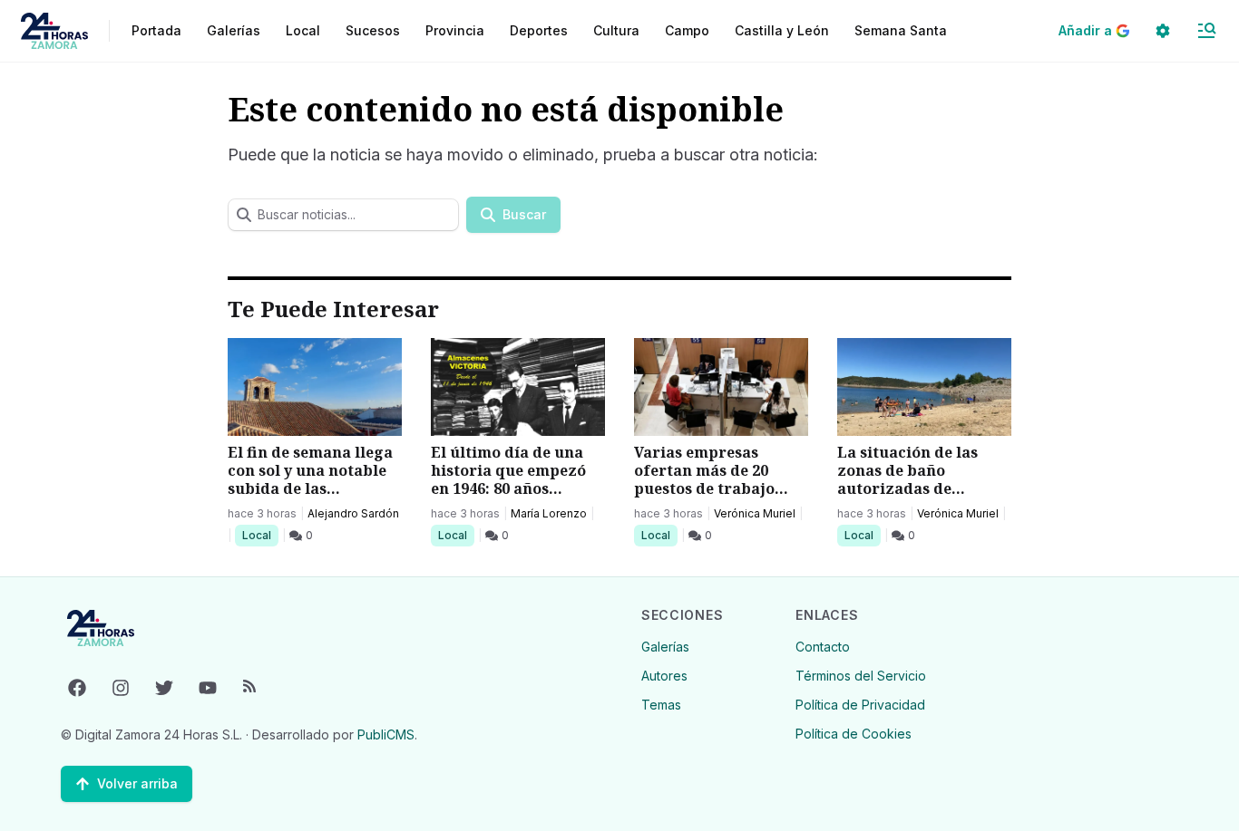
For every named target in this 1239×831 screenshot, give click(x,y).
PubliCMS (386, 734)
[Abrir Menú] (1206, 31)
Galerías (233, 30)
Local (259, 534)
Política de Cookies (853, 733)
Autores (664, 675)
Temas (661, 704)
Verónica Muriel (754, 513)
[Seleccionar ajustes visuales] (1162, 30)
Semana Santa (900, 30)
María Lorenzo (549, 513)
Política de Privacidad (860, 704)
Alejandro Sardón (353, 513)
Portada (156, 30)
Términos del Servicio (860, 675)
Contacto (822, 646)
